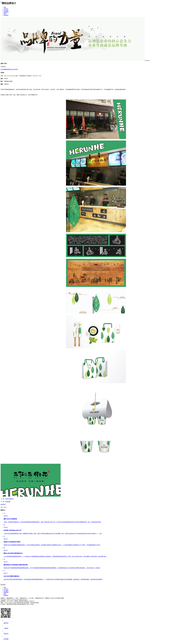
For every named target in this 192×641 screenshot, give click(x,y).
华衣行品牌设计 (9, 498)
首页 (5, 7)
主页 (2, 69)
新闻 (5, 13)
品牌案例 (6, 12)
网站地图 (3, 605)
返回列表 (3, 504)
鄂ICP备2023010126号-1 (12, 605)
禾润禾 (16, 69)
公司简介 (6, 8)
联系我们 (6, 15)
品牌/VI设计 (11, 69)
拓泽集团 (7, 501)
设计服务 (6, 10)
